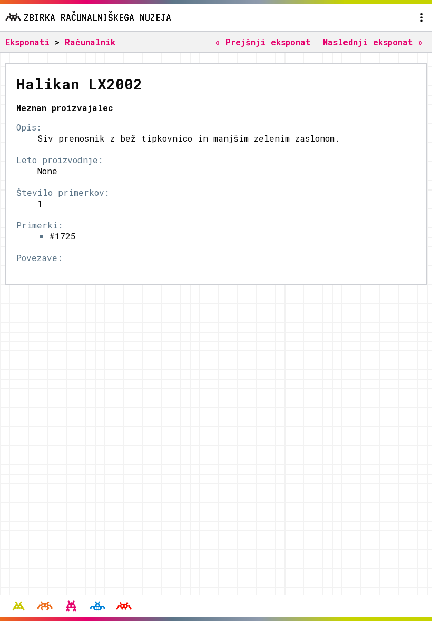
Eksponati (27, 41)
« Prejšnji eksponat (262, 41)
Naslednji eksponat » (373, 41)
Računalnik (90, 41)
